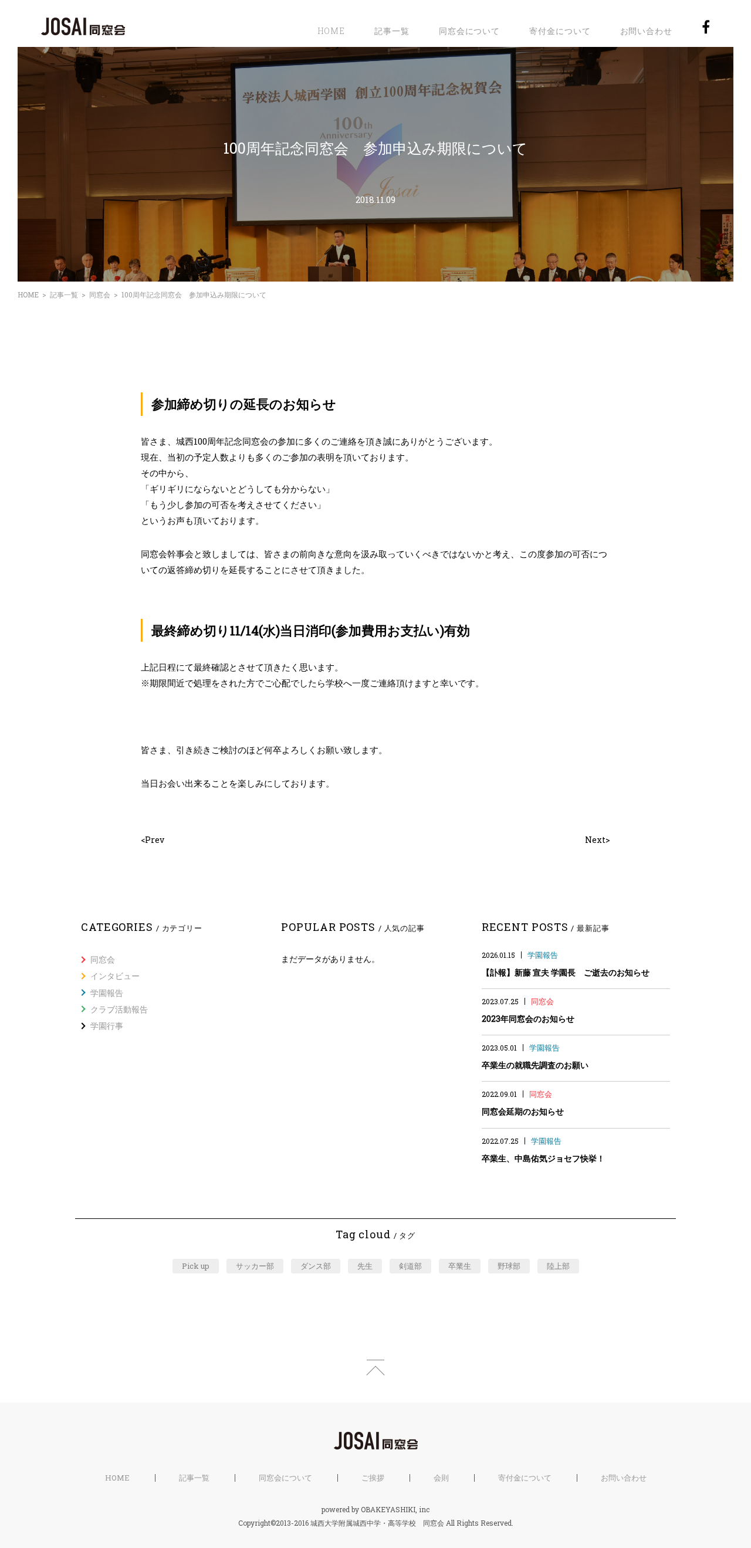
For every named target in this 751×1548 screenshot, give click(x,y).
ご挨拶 (372, 1478)
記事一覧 (392, 30)
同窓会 (99, 294)
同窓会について (469, 30)
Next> (597, 839)
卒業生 (459, 1266)
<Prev (152, 839)
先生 (365, 1266)
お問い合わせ (646, 30)
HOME (331, 30)
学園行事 (106, 1025)
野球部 (509, 1266)
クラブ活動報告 (119, 1009)
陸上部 (558, 1266)
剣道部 (410, 1266)
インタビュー (115, 975)
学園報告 (106, 992)
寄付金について (559, 30)
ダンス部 (315, 1266)
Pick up (195, 1266)
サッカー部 (255, 1266)
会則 (441, 1478)
